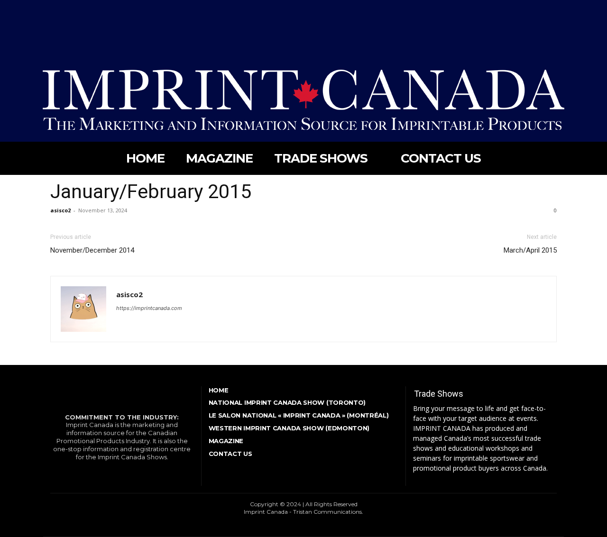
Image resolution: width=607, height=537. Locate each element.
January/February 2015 (150, 191)
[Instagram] (66, 9)
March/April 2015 (530, 250)
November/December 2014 (92, 250)
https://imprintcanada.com (149, 308)
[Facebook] (49, 9)
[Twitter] (83, 9)
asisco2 (60, 210)
